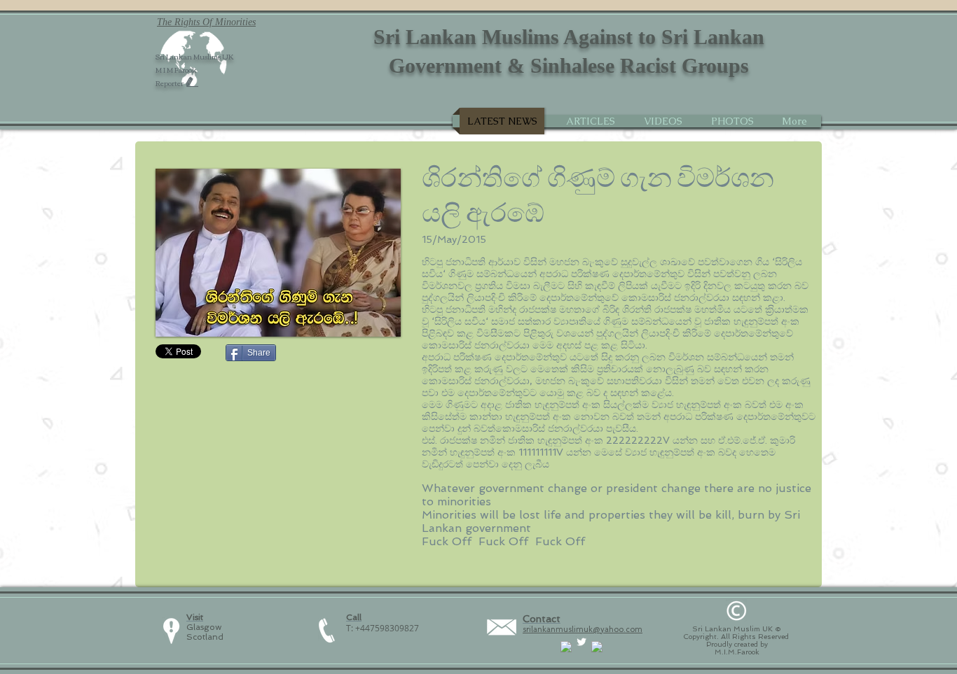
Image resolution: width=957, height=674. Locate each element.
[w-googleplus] (597, 646)
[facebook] (566, 646)
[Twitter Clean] (581, 641)
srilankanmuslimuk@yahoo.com (582, 629)
